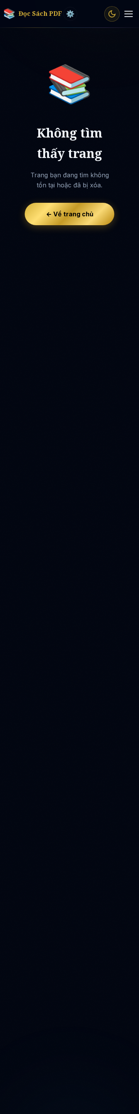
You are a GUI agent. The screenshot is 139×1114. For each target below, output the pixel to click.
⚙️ (70, 14)
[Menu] (128, 14)
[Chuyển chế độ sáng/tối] (112, 14)
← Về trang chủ (69, 214)
